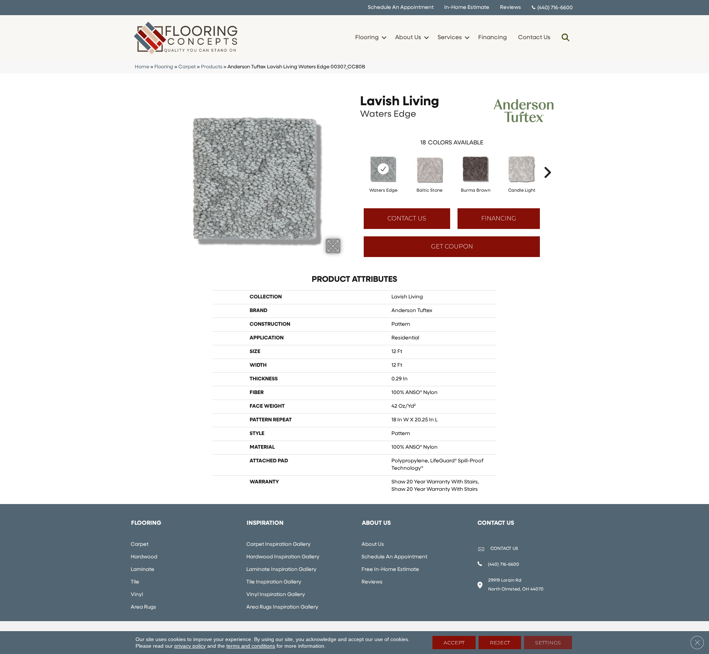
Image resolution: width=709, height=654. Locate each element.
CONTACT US (504, 549)
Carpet (187, 67)
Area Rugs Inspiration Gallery (282, 607)
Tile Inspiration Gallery (273, 582)
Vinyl (137, 594)
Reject (500, 642)
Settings (548, 642)
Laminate (142, 569)
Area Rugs (143, 607)
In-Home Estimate (466, 7)
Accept (454, 642)
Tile (135, 582)
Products (211, 67)
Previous (356, 161)
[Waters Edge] (383, 168)
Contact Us (534, 38)
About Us (408, 38)
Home (142, 67)
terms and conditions (250, 646)
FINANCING (498, 218)
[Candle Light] (521, 168)
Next (547, 161)
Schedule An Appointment (401, 7)
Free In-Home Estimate (390, 569)
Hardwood (144, 557)
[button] (384, 37)
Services (450, 38)
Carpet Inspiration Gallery (278, 544)
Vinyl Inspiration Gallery (275, 594)
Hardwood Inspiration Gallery (282, 557)
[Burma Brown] (475, 168)
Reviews (510, 7)
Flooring (367, 38)
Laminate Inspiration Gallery (281, 569)
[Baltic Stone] (429, 168)
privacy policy (190, 646)
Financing (492, 38)
